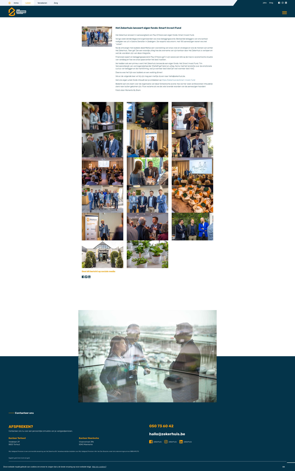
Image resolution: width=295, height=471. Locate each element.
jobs (265, 3)
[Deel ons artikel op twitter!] (86, 277)
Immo (16, 3)
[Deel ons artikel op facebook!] (83, 277)
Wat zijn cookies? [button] (99, 467)
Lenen (28, 3)
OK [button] (283, 467)
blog (271, 3)
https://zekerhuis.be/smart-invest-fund (179, 80)
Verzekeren (42, 3)
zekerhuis (157, 442)
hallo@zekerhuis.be (167, 434)
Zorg (56, 3)
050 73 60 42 (161, 426)
